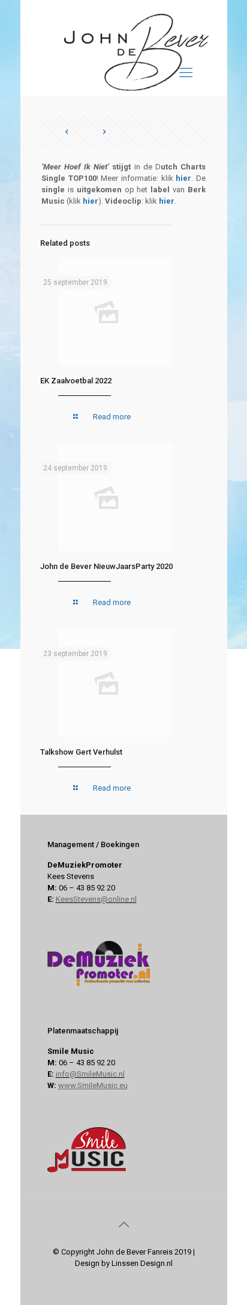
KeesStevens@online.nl (96, 899)
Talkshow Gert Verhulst (81, 751)
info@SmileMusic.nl (90, 1073)
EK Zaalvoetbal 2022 (76, 380)
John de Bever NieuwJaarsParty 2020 (106, 566)
